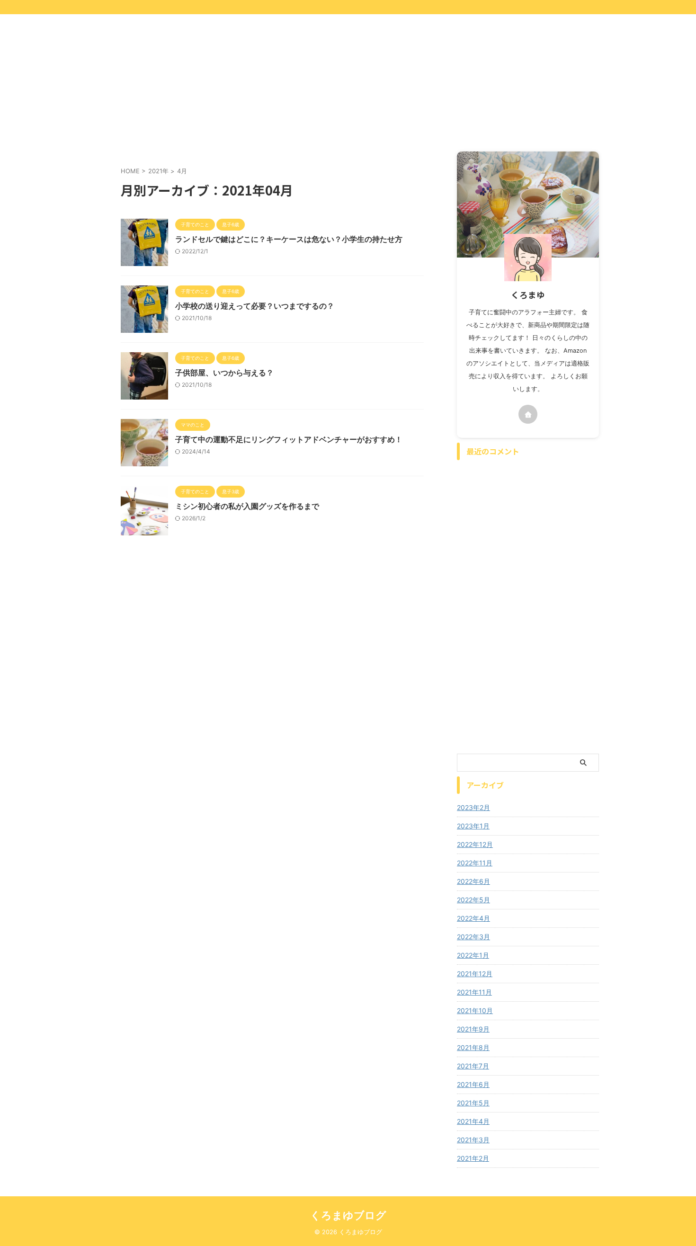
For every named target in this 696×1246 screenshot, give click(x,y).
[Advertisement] (284, 85)
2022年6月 (473, 881)
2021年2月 (473, 1158)
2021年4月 (473, 1121)
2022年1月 (473, 955)
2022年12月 (475, 844)
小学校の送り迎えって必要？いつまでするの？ (254, 306)
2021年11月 (474, 992)
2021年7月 (473, 1066)
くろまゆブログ (348, 1215)
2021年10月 (475, 1010)
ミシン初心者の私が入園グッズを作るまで (247, 506)
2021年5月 (473, 1103)
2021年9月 (473, 1029)
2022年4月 (473, 918)
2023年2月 (473, 807)
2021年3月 (473, 1140)
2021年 (158, 171)
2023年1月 (473, 826)
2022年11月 (474, 863)
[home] (527, 414)
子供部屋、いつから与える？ (224, 372)
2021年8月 (473, 1047)
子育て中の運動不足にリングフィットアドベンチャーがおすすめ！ (288, 439)
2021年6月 (473, 1084)
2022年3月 (473, 937)
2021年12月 (474, 974)
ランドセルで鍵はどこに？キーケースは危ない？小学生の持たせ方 (288, 239)
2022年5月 (473, 900)
